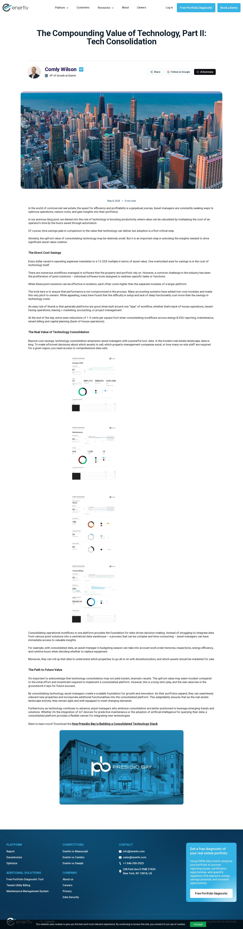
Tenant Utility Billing (18, 885)
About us (68, 879)
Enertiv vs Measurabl (75, 851)
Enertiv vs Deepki (73, 863)
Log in (169, 7)
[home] (15, 8)
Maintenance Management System (27, 891)
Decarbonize (14, 857)
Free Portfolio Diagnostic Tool (24, 879)
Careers (67, 885)
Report (10, 851)
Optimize (11, 863)
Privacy (67, 891)
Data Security (71, 897)
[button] (62, 7)
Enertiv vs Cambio (73, 857)
